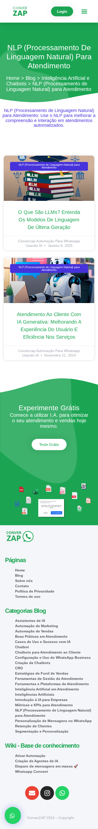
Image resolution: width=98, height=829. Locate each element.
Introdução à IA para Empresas (41, 700)
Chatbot (22, 647)
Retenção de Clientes (33, 726)
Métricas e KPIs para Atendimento (44, 705)
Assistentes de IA (30, 621)
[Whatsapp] (62, 793)
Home (13, 78)
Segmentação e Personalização (42, 731)
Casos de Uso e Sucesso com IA (43, 642)
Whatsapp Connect (31, 771)
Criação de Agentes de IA (36, 761)
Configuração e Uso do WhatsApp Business (53, 658)
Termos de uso (27, 597)
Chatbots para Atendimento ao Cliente (48, 652)
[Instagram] (47, 793)
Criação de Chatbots (32, 663)
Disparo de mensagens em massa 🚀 (46, 766)
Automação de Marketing (36, 626)
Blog (30, 78)
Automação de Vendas (34, 631)
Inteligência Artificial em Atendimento (47, 689)
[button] (84, 11)
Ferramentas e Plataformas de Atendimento (52, 684)
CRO (19, 668)
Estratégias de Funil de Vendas (41, 673)
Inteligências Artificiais (34, 694)
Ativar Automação (30, 756)
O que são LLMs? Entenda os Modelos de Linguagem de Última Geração (49, 219)
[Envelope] (32, 793)
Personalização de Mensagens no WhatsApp (53, 721)
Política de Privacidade (34, 591)
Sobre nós (24, 581)
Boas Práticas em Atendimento (41, 636)
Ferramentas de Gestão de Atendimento (49, 679)
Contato (22, 586)
